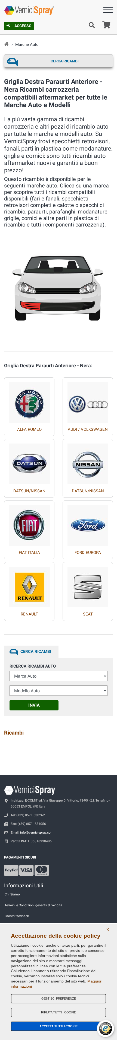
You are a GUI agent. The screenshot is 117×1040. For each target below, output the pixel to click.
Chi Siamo (12, 894)
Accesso (23, 26)
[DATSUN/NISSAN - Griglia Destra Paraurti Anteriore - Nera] (29, 461)
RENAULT (29, 614)
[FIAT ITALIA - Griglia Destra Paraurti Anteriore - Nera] (29, 523)
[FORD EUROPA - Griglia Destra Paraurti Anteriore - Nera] (88, 523)
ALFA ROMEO (29, 429)
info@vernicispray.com (37, 832)
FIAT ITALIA (29, 552)
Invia (34, 705)
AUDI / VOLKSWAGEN (88, 429)
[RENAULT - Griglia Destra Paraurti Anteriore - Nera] (29, 584)
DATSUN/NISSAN (29, 491)
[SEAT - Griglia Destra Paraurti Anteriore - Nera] (88, 584)
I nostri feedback (17, 916)
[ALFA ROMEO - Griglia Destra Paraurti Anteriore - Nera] (29, 400)
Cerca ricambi (65, 61)
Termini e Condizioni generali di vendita (33, 905)
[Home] (6, 44)
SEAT (88, 614)
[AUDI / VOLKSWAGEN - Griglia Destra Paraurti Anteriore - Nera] (88, 400)
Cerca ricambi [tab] (35, 651)
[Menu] (108, 11)
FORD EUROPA (88, 552)
